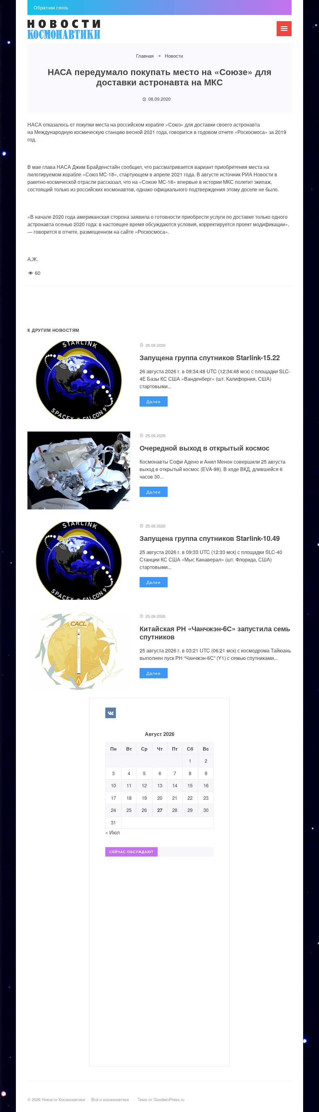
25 (128, 810)
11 (128, 785)
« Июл (112, 832)
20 (159, 798)
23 (205, 798)
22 (190, 798)
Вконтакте (110, 713)
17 (113, 798)
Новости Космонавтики (74, 32)
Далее (153, 401)
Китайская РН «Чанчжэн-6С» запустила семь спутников (215, 632)
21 (174, 798)
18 (128, 798)
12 (144, 785)
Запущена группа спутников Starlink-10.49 (210, 538)
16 (205, 785)
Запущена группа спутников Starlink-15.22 (210, 357)
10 (113, 785)
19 (144, 798)
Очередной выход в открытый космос (204, 448)
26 (144, 810)
